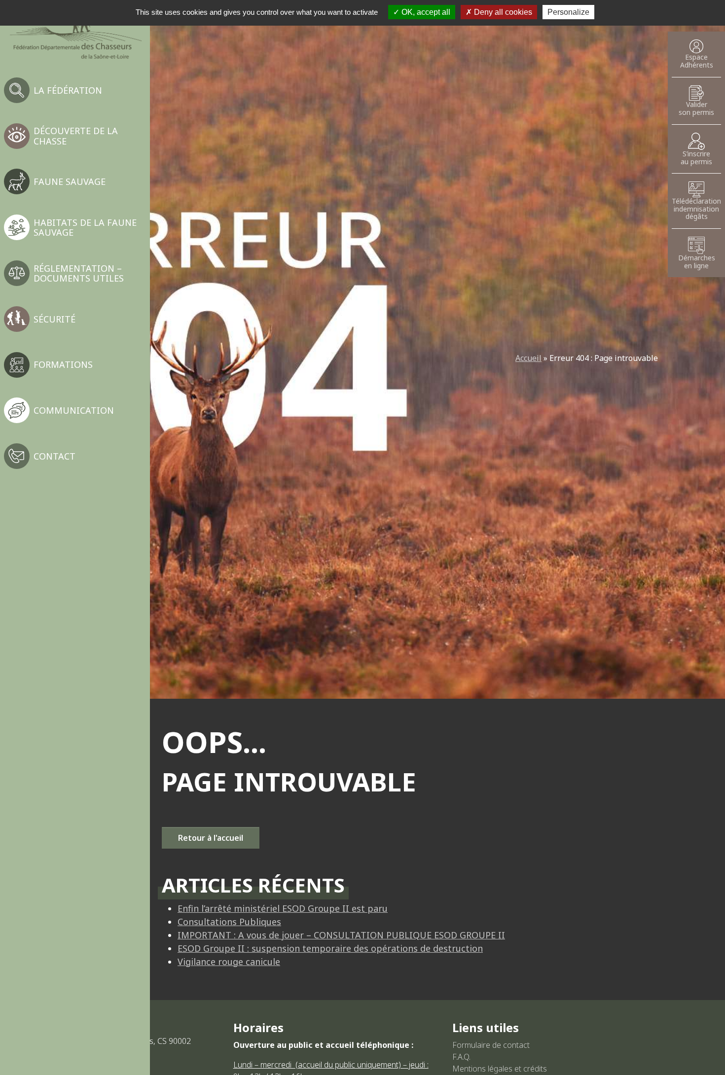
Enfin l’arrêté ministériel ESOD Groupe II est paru (283, 908)
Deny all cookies (502, 12)
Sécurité (54, 319)
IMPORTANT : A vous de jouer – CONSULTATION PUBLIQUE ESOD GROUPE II (341, 935)
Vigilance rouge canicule (229, 962)
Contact (54, 456)
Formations (63, 364)
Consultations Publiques (229, 922)
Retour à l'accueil (210, 837)
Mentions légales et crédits (499, 1068)
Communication (74, 410)
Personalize (568, 12)
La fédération (68, 90)
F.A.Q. (461, 1056)
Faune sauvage (70, 181)
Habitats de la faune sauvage (85, 227)
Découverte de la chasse (76, 135)
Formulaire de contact (491, 1044)
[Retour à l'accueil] (75, 34)
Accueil (528, 358)
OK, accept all (424, 12)
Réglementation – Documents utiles (79, 273)
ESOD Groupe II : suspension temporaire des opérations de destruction (330, 948)
